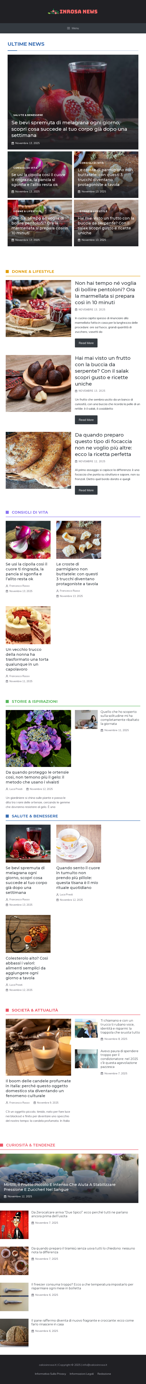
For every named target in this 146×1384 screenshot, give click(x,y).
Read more (86, 343)
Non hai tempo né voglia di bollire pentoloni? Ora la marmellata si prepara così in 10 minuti (105, 292)
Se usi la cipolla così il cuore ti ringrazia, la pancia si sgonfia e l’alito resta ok (38, 179)
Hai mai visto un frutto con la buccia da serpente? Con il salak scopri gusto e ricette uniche (103, 371)
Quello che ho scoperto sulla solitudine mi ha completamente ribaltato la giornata (120, 717)
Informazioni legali (82, 1373)
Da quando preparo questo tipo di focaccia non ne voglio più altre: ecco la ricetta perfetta (103, 444)
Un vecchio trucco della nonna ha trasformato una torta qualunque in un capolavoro (27, 659)
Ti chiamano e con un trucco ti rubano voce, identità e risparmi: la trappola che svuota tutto (120, 1026)
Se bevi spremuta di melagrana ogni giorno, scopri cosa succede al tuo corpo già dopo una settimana (69, 129)
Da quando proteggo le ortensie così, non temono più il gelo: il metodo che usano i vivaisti (37, 777)
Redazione (104, 1373)
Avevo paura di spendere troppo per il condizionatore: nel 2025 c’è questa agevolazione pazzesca (119, 1059)
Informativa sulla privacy (50, 1373)
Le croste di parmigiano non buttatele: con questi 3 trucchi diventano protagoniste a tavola (77, 574)
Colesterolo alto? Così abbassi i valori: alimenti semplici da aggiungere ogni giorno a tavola (27, 968)
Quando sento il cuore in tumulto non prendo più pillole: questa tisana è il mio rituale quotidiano (78, 878)
